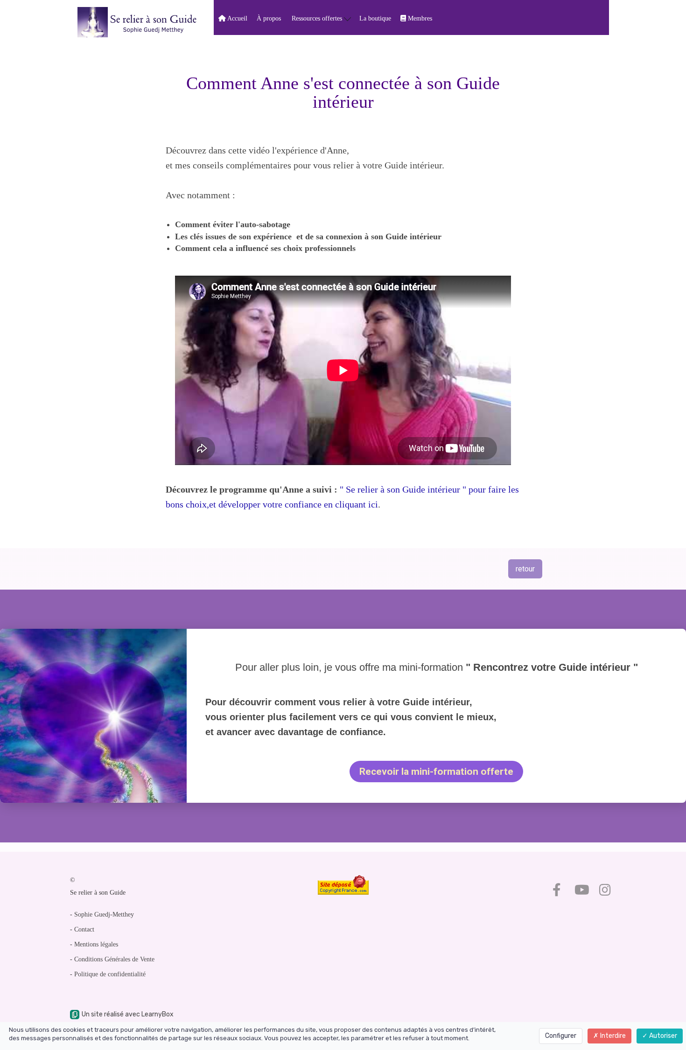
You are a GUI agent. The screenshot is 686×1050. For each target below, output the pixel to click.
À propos (269, 18)
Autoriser (662, 1036)
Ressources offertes (318, 18)
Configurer (560, 1036)
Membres (419, 18)
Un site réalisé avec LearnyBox (128, 1014)
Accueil (236, 18)
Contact (84, 929)
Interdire (612, 1036)
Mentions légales (96, 944)
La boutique (375, 18)
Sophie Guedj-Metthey (104, 914)
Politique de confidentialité (110, 974)
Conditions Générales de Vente (114, 959)
